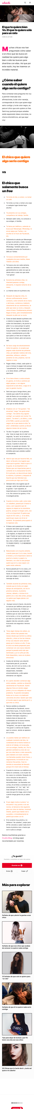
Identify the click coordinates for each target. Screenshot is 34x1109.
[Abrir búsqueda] (25, 2)
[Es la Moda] (6, 2)
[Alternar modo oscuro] (30, 2)
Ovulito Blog (7, 838)
